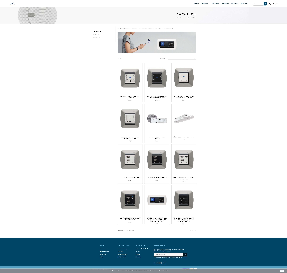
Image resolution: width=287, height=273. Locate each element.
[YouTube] (160, 263)
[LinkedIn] (163, 263)
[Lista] (121, 58)
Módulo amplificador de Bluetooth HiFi (183, 137)
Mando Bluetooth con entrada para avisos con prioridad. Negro (157, 97)
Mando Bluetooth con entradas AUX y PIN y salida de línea (130, 97)
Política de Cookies (122, 257)
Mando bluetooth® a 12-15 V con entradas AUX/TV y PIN (130, 137)
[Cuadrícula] (119, 58)
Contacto (138, 251)
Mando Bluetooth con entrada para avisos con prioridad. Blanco (184, 97)
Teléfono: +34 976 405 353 (142, 248)
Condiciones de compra (123, 248)
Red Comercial (103, 254)
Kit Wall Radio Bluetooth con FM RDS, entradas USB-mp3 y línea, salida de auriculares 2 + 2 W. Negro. (157, 220)
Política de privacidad (122, 254)
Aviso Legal (120, 251)
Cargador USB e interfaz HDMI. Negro (157, 177)
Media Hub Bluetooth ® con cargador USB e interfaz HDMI (130, 219)
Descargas (138, 257)
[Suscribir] (185, 254)
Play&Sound (97, 31)
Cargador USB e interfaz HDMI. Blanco (130, 177)
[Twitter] (158, 263)
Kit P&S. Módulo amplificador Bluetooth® (157, 137)
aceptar (282, 270)
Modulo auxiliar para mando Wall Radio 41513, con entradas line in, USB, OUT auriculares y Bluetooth (184, 220)
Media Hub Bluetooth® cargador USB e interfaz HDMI (183, 178)
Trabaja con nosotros (104, 251)
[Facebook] (155, 263)
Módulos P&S (98, 37)
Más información (165, 270)
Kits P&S (97, 34)
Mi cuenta (138, 254)
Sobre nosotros (103, 248)
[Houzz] (166, 263)
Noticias (101, 257)
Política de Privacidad (177, 257)
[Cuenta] (269, 4)
